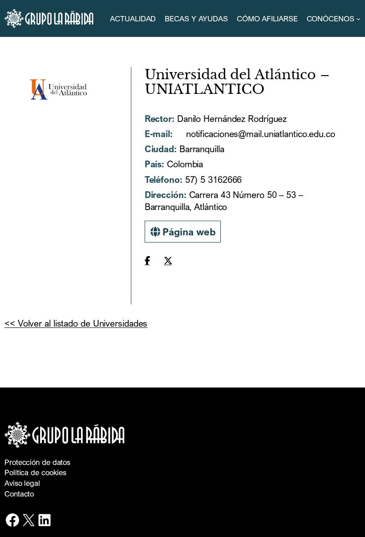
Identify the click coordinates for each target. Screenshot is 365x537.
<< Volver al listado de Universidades (75, 323)
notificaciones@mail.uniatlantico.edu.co (259, 134)
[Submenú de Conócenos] (358, 18)
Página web (187, 232)
